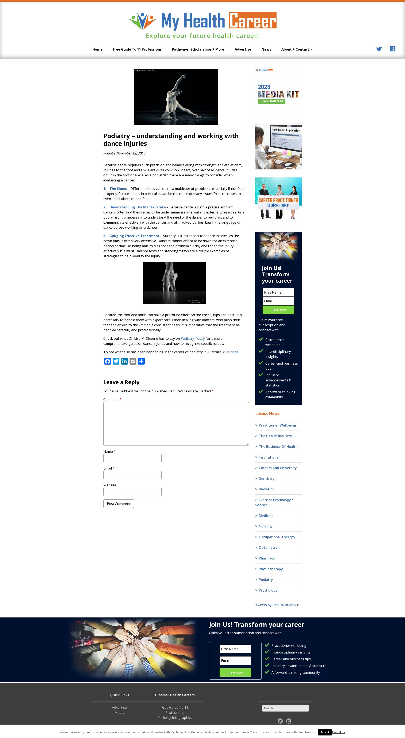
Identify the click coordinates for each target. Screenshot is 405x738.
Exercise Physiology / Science (274, 502)
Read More (338, 732)
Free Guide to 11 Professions (137, 49)
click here (230, 352)
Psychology (268, 590)
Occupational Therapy (277, 537)
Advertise (243, 49)
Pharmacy (267, 558)
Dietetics (266, 489)
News (266, 49)
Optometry (268, 547)
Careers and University (278, 468)
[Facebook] (392, 49)
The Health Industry (275, 435)
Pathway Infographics (175, 717)
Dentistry (267, 478)
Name (109, 451)
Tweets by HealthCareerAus (277, 604)
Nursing (265, 526)
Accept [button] (325, 732)
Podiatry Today (193, 338)
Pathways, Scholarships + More (198, 49)
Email (109, 468)
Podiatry (109, 153)
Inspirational (269, 457)
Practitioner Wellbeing (277, 425)
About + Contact (295, 49)
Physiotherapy (271, 569)
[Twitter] (379, 49)
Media (119, 712)
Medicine (266, 515)
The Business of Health (278, 446)
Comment (112, 399)
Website (109, 485)
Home (97, 49)
